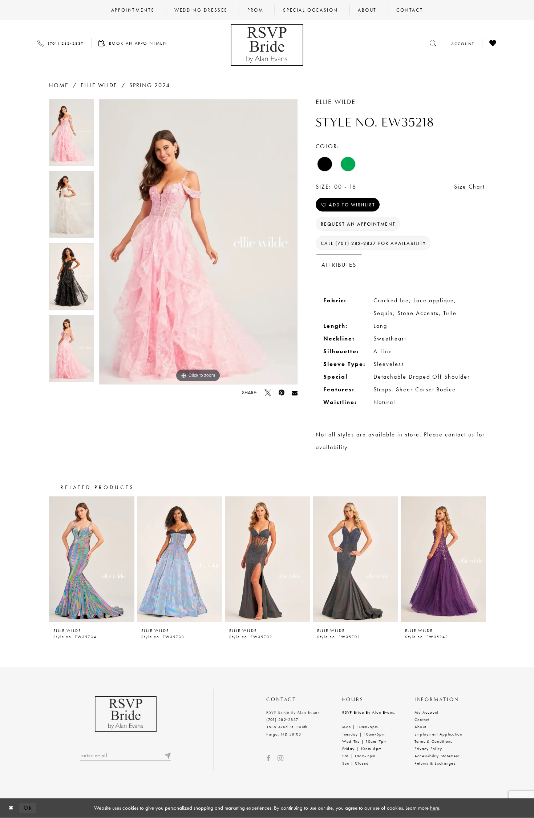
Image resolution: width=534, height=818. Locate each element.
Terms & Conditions (433, 741)
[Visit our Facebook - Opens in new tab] (268, 758)
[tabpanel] (71, 135)
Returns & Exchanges (435, 763)
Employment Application (438, 734)
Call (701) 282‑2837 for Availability (373, 243)
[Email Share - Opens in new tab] (295, 393)
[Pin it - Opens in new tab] (281, 392)
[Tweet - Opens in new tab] (267, 392)
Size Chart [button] (469, 186)
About (420, 726)
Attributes (338, 265)
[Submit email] (167, 755)
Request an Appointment (358, 224)
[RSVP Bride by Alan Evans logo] (267, 45)
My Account (426, 712)
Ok (28, 807)
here (434, 807)
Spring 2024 (149, 85)
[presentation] (91, 559)
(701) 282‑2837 (282, 719)
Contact (422, 719)
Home (59, 85)
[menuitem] (132, 10)
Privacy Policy (428, 748)
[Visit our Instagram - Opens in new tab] (280, 758)
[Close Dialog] (11, 808)
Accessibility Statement (437, 755)
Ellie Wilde (99, 85)
